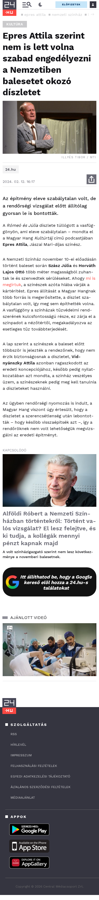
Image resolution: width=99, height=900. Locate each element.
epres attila (35, 14)
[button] (92, 14)
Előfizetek (71, 4)
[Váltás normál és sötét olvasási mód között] (40, 5)
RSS (14, 734)
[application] (49, 649)
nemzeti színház (67, 14)
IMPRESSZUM (21, 755)
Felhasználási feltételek (34, 766)
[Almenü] (27, 4)
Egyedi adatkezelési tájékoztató (40, 776)
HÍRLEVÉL (18, 745)
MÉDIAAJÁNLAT (23, 797)
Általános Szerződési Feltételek (40, 787)
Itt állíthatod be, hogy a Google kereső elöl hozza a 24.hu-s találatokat (56, 582)
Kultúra (14, 24)
